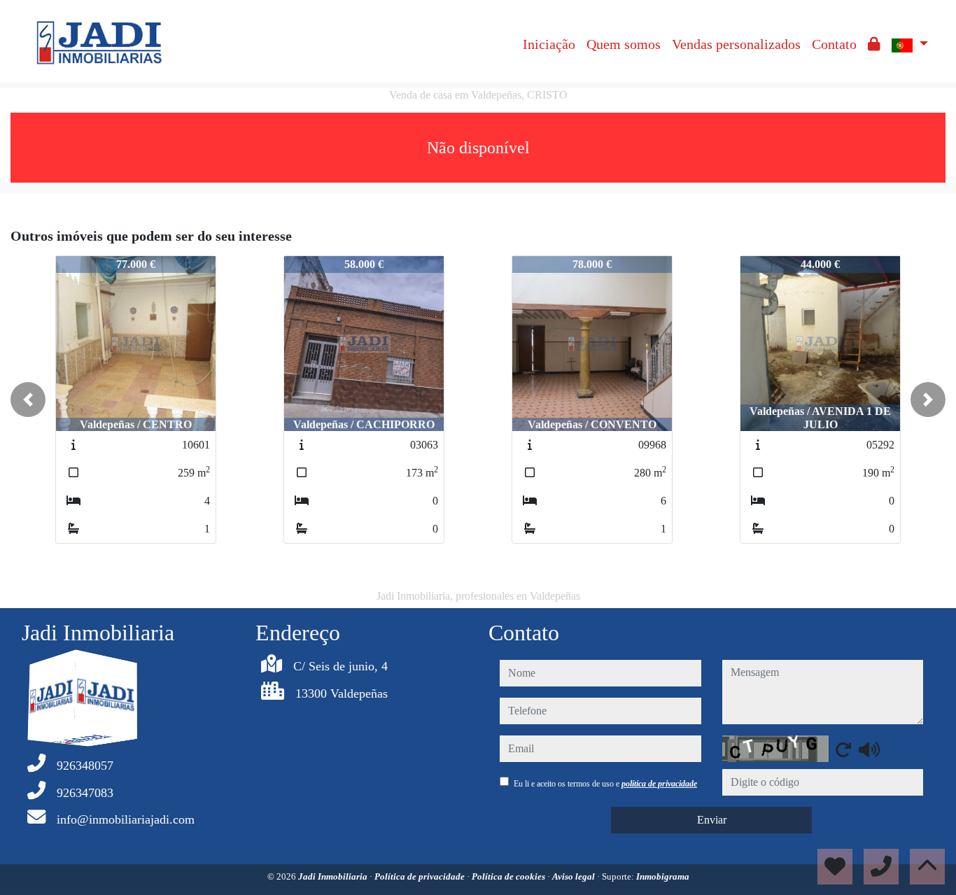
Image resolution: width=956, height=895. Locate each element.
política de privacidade (659, 784)
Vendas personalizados (736, 44)
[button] (27, 399)
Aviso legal (574, 876)
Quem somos (623, 44)
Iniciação (549, 44)
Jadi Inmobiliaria (334, 876)
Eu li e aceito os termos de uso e (605, 784)
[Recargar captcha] (843, 749)
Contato (834, 44)
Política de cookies (509, 876)
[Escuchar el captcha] (869, 749)
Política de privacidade (420, 876)
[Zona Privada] (874, 44)
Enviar (711, 820)
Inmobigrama (662, 876)
